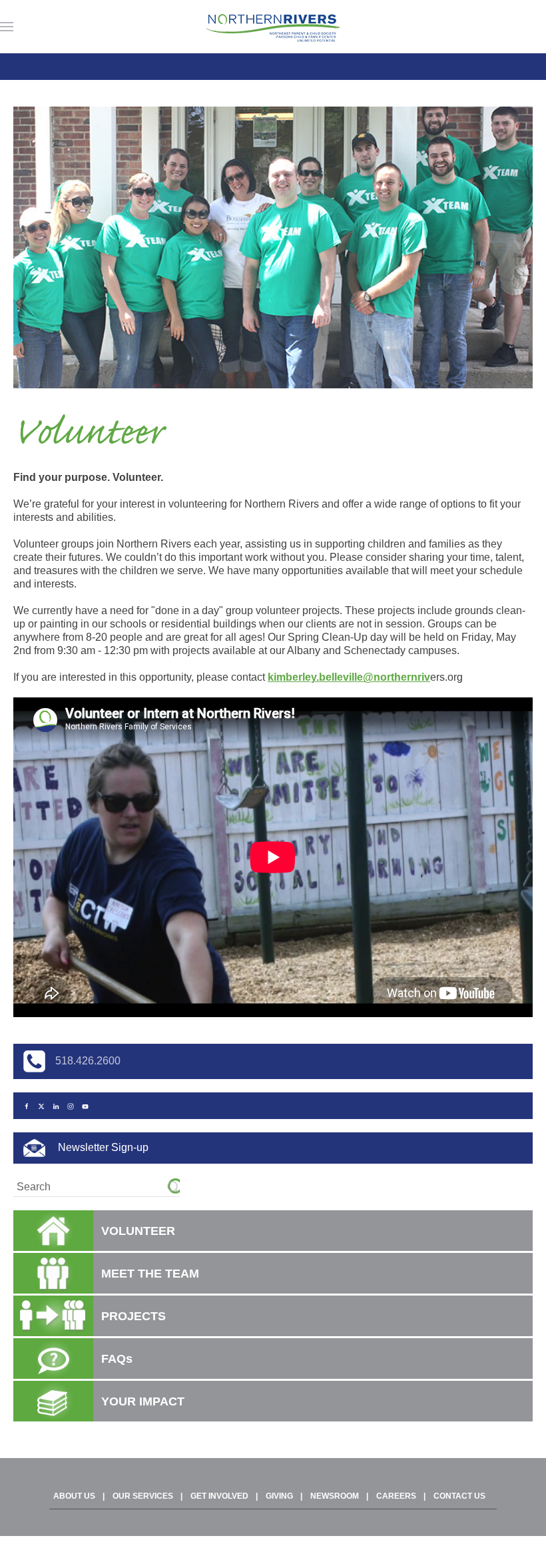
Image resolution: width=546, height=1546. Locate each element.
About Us (74, 1496)
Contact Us (459, 1496)
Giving (279, 1496)
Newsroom (334, 1496)
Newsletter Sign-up (101, 1147)
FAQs (117, 1358)
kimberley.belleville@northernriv (349, 677)
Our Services (143, 1496)
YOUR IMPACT (142, 1401)
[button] (6, 26)
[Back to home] (273, 26)
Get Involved (219, 1496)
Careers (396, 1496)
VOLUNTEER (138, 1231)
